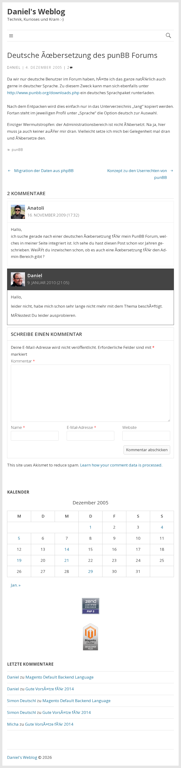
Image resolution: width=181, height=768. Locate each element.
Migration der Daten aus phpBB (44, 170)
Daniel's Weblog (36, 11)
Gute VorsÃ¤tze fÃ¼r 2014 (49, 689)
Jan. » (16, 585)
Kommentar (23, 361)
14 (66, 549)
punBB (17, 149)
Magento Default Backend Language (59, 677)
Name (18, 427)
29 (90, 571)
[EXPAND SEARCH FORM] (168, 35)
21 (66, 560)
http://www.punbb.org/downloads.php (43, 92)
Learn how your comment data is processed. (121, 465)
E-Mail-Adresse (81, 427)
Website (129, 427)
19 (19, 560)
